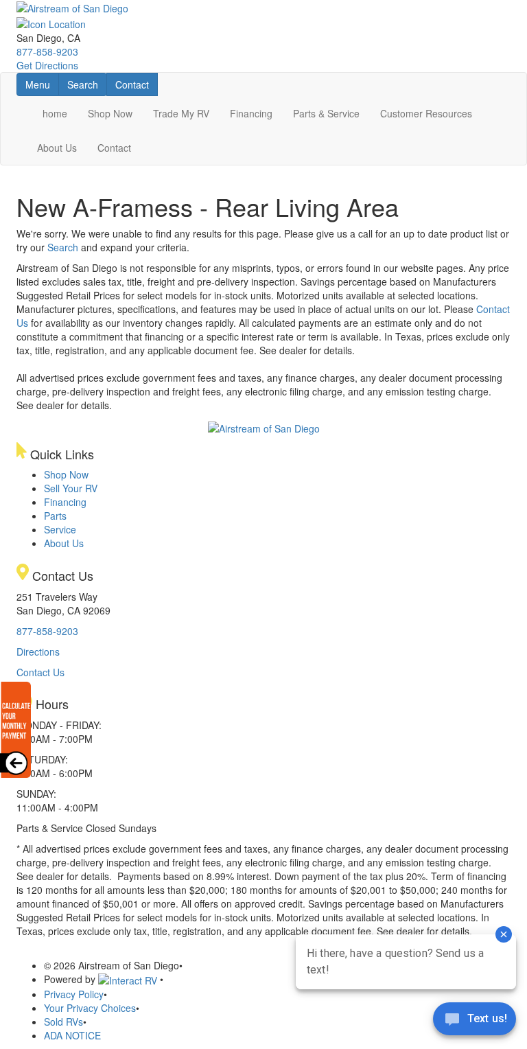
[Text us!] (474, 1021)
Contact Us (40, 672)
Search (87, 84)
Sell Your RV (70, 488)
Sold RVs (63, 1021)
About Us (57, 147)
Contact (136, 84)
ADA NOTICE (72, 1035)
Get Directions (47, 65)
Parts (55, 515)
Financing (251, 113)
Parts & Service (326, 113)
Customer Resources (426, 113)
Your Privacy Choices (90, 1008)
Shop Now (110, 113)
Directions (38, 651)
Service (60, 529)
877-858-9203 (47, 51)
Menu (42, 84)
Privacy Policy (74, 994)
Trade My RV (181, 113)
